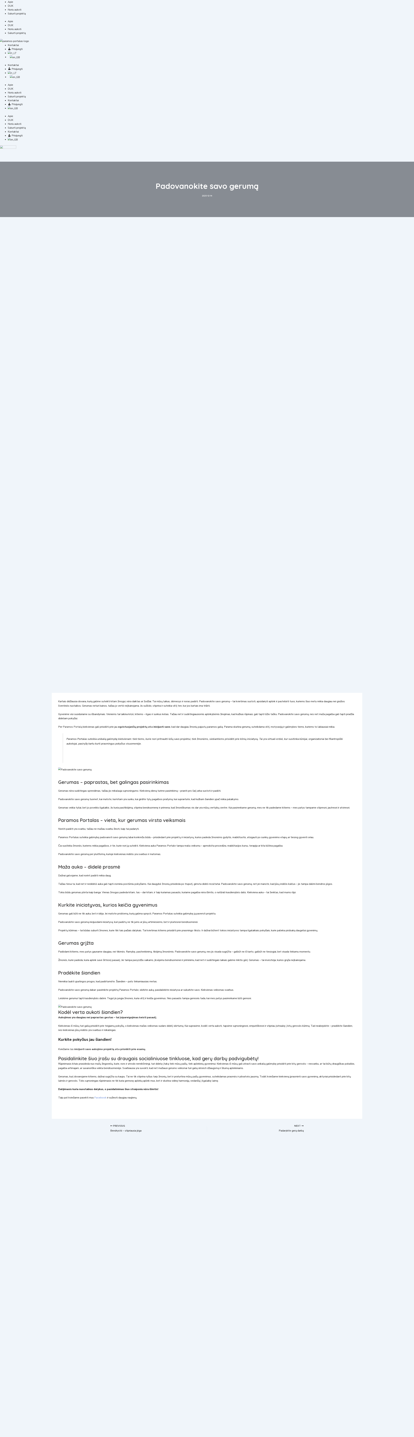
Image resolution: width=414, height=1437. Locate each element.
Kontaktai (13, 45)
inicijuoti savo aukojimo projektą (94, 1049)
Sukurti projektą (17, 13)
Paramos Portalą (72, 727)
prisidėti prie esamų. (133, 1049)
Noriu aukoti (14, 10)
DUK (10, 6)
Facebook (100, 1097)
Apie (10, 2)
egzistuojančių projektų (132, 727)
